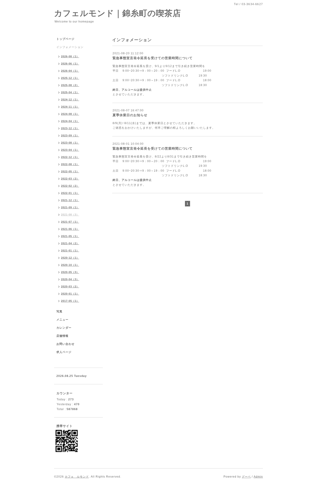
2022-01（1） (70, 193)
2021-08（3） (70, 214)
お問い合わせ (65, 344)
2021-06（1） (70, 229)
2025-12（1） (70, 78)
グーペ (246, 476)
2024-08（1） (70, 113)
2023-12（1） (70, 128)
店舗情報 (62, 335)
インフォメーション (70, 47)
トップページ (65, 39)
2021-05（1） (70, 236)
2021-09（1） (70, 207)
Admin (258, 476)
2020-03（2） (70, 286)
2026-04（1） (70, 70)
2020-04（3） (70, 279)
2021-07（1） (70, 221)
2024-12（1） (70, 99)
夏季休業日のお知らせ (130, 115)
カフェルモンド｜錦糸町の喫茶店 (117, 13)
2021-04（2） (70, 243)
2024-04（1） (70, 121)
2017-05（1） (70, 300)
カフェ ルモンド (77, 476)
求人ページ (63, 352)
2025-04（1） (70, 92)
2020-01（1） (70, 293)
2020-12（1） (70, 257)
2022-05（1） (70, 171)
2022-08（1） (70, 164)
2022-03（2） (70, 178)
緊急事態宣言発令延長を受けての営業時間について (153, 58)
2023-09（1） (70, 135)
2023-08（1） (70, 142)
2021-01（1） (70, 250)
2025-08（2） (70, 85)
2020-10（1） (70, 264)
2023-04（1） (70, 149)
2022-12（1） (70, 157)
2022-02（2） (70, 185)
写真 (59, 311)
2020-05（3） (70, 272)
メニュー (62, 319)
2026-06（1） (70, 63)
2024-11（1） (70, 106)
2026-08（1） (70, 56)
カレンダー (63, 327)
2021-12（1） (70, 200)
